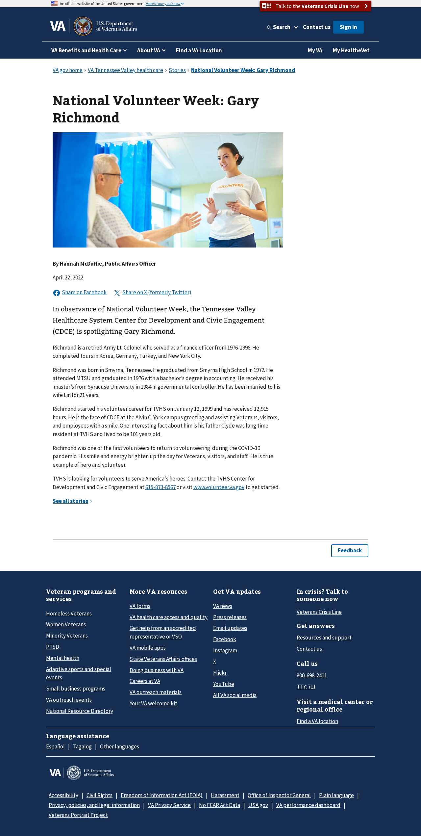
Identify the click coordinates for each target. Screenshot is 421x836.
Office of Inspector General (279, 795)
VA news (222, 606)
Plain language (336, 795)
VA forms (140, 606)
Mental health (62, 658)
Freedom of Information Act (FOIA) (162, 795)
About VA (148, 50)
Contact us (317, 27)
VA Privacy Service (169, 805)
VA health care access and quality (169, 617)
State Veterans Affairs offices (163, 659)
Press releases (230, 617)
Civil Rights (99, 795)
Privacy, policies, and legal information (94, 805)
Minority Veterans (67, 635)
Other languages (119, 746)
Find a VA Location (199, 50)
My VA (315, 50)
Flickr (220, 672)
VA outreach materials (156, 692)
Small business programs (75, 688)
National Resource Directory (79, 711)
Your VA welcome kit (153, 703)
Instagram (225, 650)
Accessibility (63, 795)
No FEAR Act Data (219, 805)
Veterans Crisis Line (319, 611)
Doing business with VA (157, 670)
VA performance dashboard (308, 805)
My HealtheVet (351, 50)
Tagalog (82, 746)
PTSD (52, 646)
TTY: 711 (306, 686)
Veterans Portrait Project (78, 815)
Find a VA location (317, 721)
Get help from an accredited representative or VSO (163, 632)
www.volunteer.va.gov (218, 487)
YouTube (223, 684)
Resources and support (324, 637)
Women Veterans (66, 624)
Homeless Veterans (69, 613)
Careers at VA (145, 681)
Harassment (225, 795)
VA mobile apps (148, 647)
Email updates (230, 628)
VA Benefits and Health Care (86, 50)
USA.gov (258, 805)
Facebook (224, 639)
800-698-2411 (312, 675)
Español (55, 746)
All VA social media (235, 695)
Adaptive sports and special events (78, 673)
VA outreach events (69, 699)
